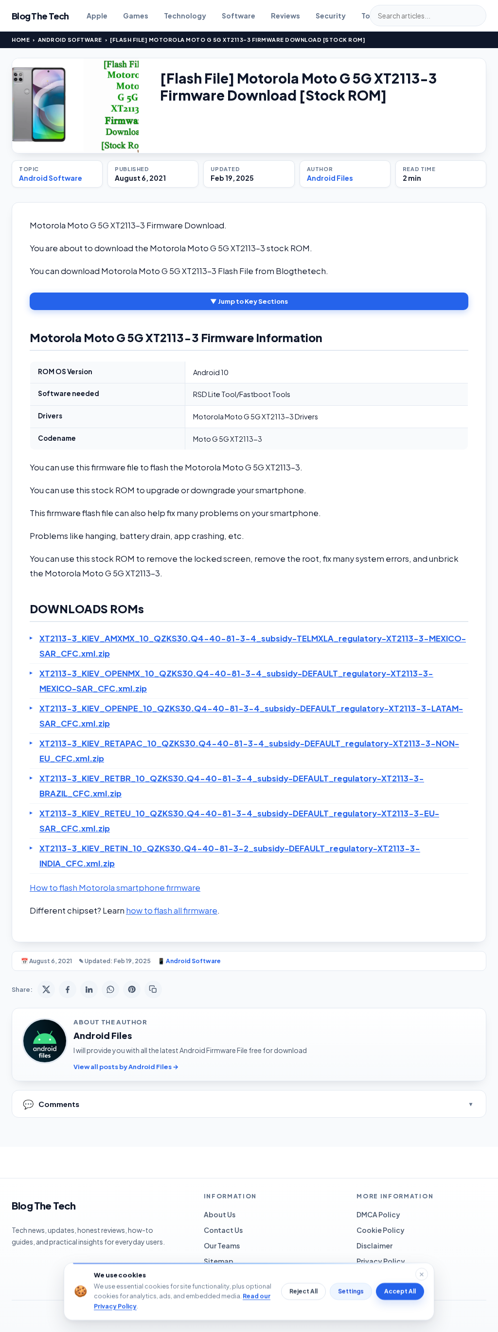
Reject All (303, 1291)
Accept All (400, 1291)
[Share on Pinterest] (132, 989)
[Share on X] (46, 989)
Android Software (70, 39)
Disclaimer (374, 1245)
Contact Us (223, 1230)
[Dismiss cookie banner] (421, 1274)
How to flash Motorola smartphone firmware (115, 887)
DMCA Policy (378, 1214)
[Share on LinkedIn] (89, 989)
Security (331, 15)
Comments (51, 1103)
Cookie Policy (380, 1230)
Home (21, 39)
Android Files (330, 177)
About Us (219, 1214)
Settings (351, 1291)
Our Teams (222, 1245)
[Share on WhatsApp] (110, 989)
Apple (97, 15)
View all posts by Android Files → (125, 1067)
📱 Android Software (189, 961)
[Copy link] (153, 989)
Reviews (285, 15)
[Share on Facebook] (67, 989)
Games (135, 15)
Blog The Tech (40, 15)
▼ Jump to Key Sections (249, 301)
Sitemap (218, 1261)
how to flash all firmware (171, 910)
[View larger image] (75, 105)
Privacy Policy (380, 1261)
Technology (185, 15)
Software (238, 15)
